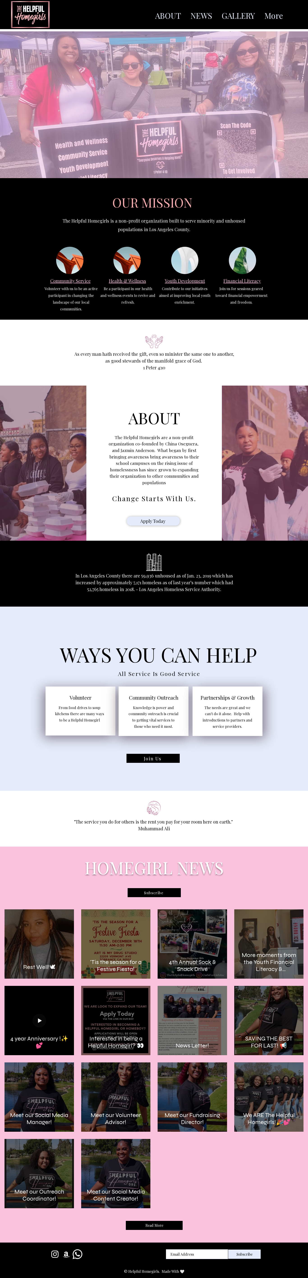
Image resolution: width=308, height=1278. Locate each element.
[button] (154, 892)
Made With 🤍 (173, 1271)
